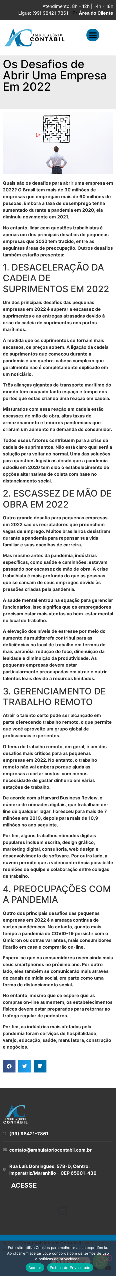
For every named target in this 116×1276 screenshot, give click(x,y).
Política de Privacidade (70, 1267)
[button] (92, 35)
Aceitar (34, 1267)
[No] (107, 1258)
